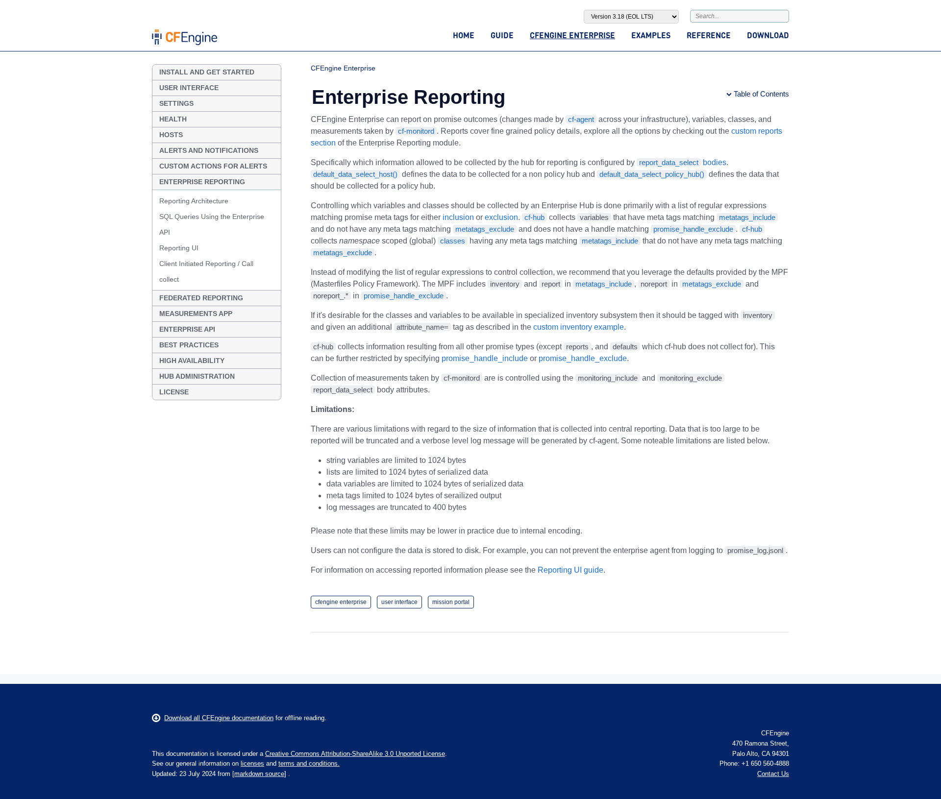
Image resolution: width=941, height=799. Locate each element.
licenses (252, 763)
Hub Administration (197, 376)
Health (173, 119)
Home (463, 35)
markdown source (259, 773)
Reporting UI (178, 248)
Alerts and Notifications (208, 150)
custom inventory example (578, 327)
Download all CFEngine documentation (218, 718)
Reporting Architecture (193, 201)
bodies (682, 162)
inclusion (458, 217)
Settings (176, 103)
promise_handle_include (485, 358)
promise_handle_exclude (583, 358)
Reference (709, 35)
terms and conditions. (309, 763)
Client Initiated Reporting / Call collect (206, 271)
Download (768, 35)
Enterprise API (187, 329)
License (174, 392)
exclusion (501, 217)
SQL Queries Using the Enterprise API (211, 224)
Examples (650, 35)
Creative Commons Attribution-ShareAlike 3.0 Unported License (355, 753)
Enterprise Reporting (202, 182)
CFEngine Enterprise (572, 35)
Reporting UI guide (570, 570)
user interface (399, 602)
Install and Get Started (206, 72)
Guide (502, 35)
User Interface (189, 88)
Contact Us (773, 773)
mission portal (451, 602)
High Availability (191, 360)
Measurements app (195, 313)
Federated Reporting (201, 298)
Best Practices (189, 345)
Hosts (171, 135)
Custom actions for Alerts (213, 166)
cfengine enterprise (341, 602)
